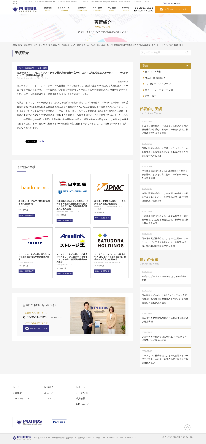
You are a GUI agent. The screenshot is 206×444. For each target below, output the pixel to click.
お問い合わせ (83, 404)
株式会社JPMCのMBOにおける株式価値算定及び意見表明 (110, 202)
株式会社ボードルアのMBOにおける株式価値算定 (34, 202)
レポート (126, 9)
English (166, 3)
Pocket (41, 141)
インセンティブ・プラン (158, 83)
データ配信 (97, 9)
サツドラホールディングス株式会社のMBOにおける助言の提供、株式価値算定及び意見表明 (110, 257)
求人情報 (112, 9)
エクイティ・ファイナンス (159, 90)
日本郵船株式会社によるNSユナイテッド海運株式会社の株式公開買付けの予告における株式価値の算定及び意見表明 (72, 205)
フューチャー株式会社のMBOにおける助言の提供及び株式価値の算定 (34, 257)
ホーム (16, 387)
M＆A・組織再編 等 (26, 68)
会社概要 (48, 9)
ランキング (50, 398)
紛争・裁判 (42, 68)
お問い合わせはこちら (175, 9)
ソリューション (64, 9)
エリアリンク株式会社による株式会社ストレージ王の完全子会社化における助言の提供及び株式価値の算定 (72, 258)
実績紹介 (82, 9)
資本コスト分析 (153, 71)
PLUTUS (25, 9)
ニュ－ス (49, 393)
